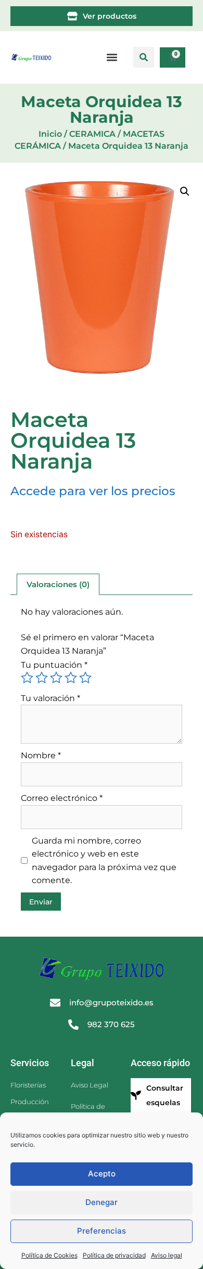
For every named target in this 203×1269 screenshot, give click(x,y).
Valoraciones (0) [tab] (58, 584)
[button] (143, 57)
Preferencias (101, 1231)
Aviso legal (166, 1255)
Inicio (50, 134)
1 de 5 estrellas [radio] (27, 677)
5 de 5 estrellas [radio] (85, 677)
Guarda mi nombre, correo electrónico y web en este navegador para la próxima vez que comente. (104, 861)
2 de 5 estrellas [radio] (41, 677)
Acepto (102, 1174)
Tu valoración (50, 698)
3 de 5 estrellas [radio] (56, 677)
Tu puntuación (54, 665)
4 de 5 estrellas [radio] (71, 677)
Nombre (41, 755)
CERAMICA (92, 134)
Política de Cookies (49, 1255)
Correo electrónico (62, 798)
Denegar (101, 1202)
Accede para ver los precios (92, 491)
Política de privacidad (114, 1255)
